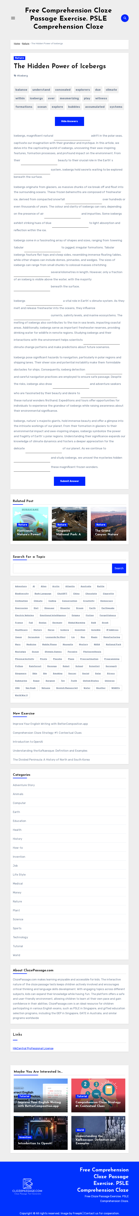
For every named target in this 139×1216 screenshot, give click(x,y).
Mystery (83, 644)
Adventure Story (24, 785)
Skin (34, 673)
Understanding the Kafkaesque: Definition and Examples (50, 750)
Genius (42, 622)
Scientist (94, 666)
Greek (105, 622)
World (16, 955)
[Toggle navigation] (13, 18)
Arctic (55, 586)
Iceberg (64, 630)
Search (119, 568)
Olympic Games (53, 651)
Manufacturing (111, 637)
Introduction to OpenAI (28, 741)
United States (91, 681)
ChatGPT (62, 593)
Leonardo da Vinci (55, 637)
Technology (20, 937)
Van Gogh (31, 688)
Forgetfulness (108, 615)
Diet (36, 608)
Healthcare (21, 630)
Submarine (21, 681)
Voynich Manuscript (67, 688)
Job (15, 865)
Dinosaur (49, 608)
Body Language (43, 593)
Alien (43, 586)
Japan (18, 637)
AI (34, 586)
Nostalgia (20, 651)
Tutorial (18, 946)
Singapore (20, 673)
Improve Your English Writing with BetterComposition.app (50, 723)
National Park (113, 644)
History (38, 630)
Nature (25, 43)
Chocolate (91, 593)
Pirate (43, 659)
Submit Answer (69, 481)
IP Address (112, 630)
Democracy (106, 601)
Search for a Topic (29, 557)
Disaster (65, 608)
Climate (38, 601)
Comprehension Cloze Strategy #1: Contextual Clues (47, 732)
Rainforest (35, 666)
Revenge (52, 666)
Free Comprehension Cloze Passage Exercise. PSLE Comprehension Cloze (68, 18)
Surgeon (50, 681)
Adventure (21, 586)
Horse (51, 630)
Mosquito (68, 644)
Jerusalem (34, 637)
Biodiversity (22, 593)
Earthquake (108, 608)
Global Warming (76, 622)
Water (87, 688)
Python (19, 666)
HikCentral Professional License (33, 1048)
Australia (86, 586)
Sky (45, 673)
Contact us (91, 1213)
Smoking (57, 673)
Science (18, 919)
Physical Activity (24, 659)
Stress (111, 673)
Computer (19, 803)
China (76, 593)
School (79, 666)
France (19, 622)
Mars (18, 644)
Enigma (76, 615)
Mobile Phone (49, 644)
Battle (100, 586)
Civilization (21, 601)
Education (19, 821)
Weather (101, 688)
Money (17, 892)
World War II (21, 695)
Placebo (57, 659)
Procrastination (89, 659)
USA (17, 688)
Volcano (46, 688)
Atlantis (70, 586)
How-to (18, 847)
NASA (97, 644)
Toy (63, 681)
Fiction (90, 615)
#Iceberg (22, 75)
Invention (80, 630)
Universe (110, 681)
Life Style (19, 874)
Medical (18, 883)
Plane (71, 659)
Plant (16, 910)
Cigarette (108, 593)
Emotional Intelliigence (53, 615)
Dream (79, 608)
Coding (52, 601)
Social (85, 673)
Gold (93, 622)
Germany (57, 622)
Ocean (35, 651)
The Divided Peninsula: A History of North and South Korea (51, 759)
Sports (17, 928)
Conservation (69, 601)
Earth (92, 608)
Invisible (96, 630)
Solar (98, 673)
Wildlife (116, 688)
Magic (94, 637)
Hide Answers (69, 121)
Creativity (88, 601)
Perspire (72, 651)
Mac (83, 637)
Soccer (72, 673)
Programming (111, 659)
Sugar (36, 681)
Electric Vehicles (24, 615)
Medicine (31, 644)
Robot (66, 666)
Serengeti (111, 666)
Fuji (31, 622)
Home (17, 43)
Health (17, 829)
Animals (18, 794)
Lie (73, 637)
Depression (21, 608)
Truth (74, 681)
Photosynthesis (92, 651)
